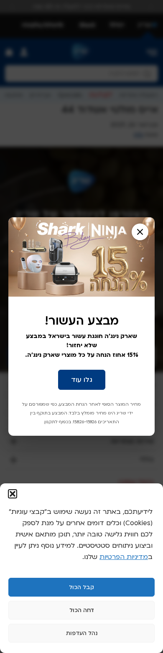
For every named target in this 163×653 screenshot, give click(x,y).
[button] (12, 494)
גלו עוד (81, 379)
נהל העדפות (81, 633)
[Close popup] (140, 232)
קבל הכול (81, 587)
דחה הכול (81, 610)
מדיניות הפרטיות (123, 557)
